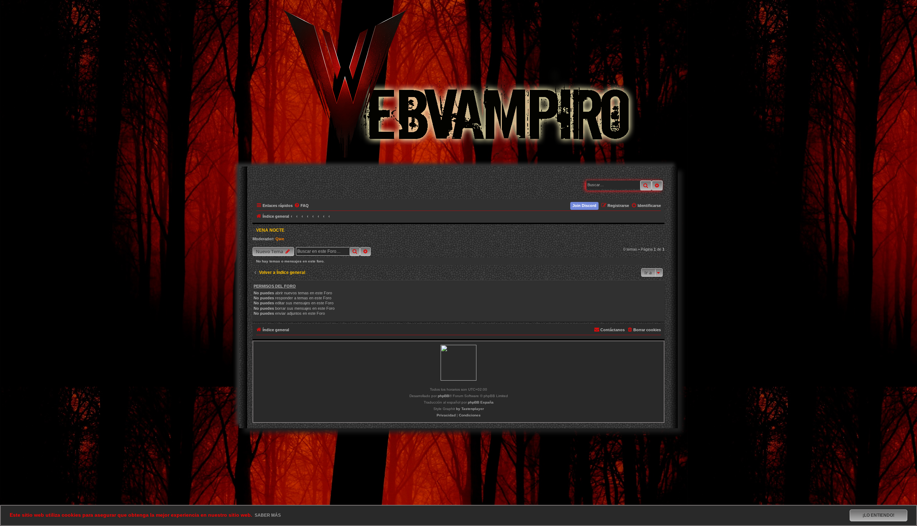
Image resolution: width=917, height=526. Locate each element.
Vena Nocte (270, 230)
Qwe (279, 239)
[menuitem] (301, 205)
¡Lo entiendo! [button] (878, 515)
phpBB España (481, 402)
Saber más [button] (268, 515)
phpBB (443, 396)
